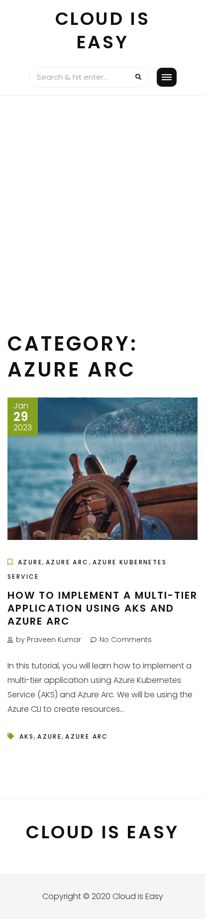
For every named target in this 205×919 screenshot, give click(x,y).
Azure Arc (67, 562)
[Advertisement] (102, 203)
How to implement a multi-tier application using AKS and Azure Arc (102, 608)
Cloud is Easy (102, 30)
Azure (30, 562)
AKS (26, 736)
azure (49, 736)
